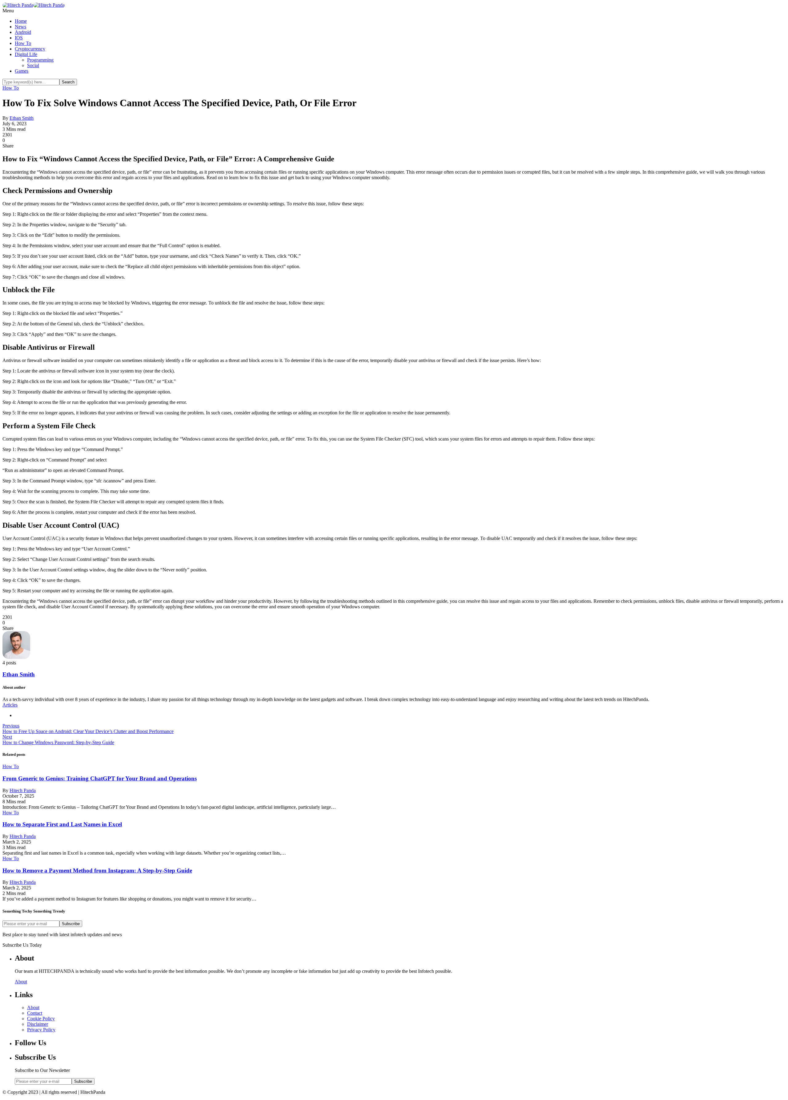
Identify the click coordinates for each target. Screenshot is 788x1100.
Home (21, 21)
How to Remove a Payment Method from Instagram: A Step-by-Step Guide (97, 870)
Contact (34, 1013)
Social (33, 65)
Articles (10, 704)
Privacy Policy (41, 1029)
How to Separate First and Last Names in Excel (62, 824)
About (21, 981)
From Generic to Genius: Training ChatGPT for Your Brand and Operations (99, 778)
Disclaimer (37, 1024)
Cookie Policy (41, 1018)
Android (23, 32)
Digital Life (26, 54)
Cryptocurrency (30, 48)
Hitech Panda (23, 790)
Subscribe (71, 923)
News (20, 26)
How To (23, 43)
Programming (40, 59)
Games (21, 71)
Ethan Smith (22, 118)
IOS (19, 37)
